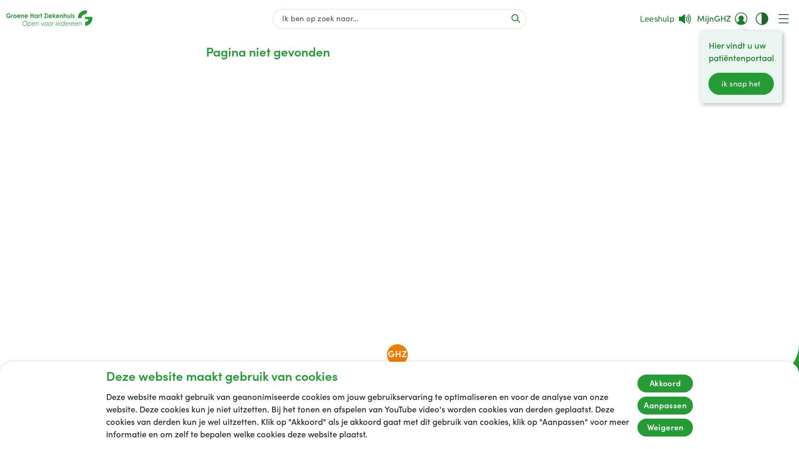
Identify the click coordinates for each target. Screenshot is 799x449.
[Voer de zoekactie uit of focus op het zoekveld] (516, 18)
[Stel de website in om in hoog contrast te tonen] (762, 18)
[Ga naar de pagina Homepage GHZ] (49, 18)
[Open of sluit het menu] (783, 19)
